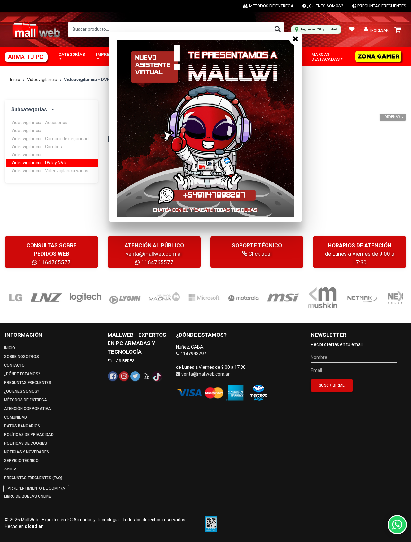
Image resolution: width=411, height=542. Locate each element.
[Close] (295, 38)
